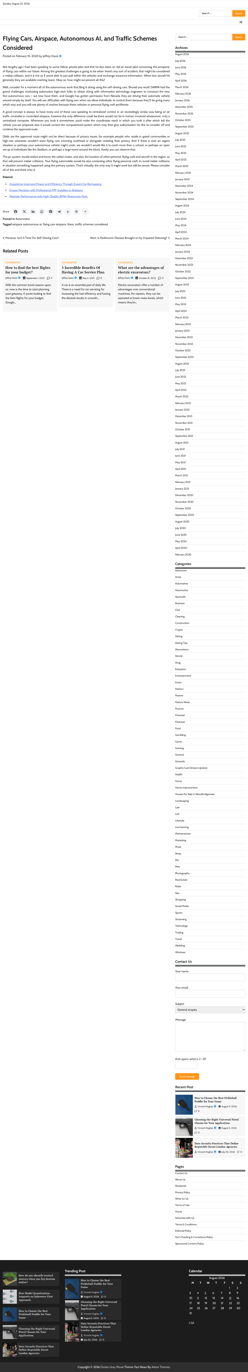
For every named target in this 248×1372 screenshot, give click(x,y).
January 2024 (182, 251)
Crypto (179, 629)
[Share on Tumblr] (67, 211)
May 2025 (180, 153)
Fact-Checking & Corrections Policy (194, 1237)
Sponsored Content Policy (189, 1243)
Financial (180, 715)
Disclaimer (180, 1185)
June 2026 (180, 67)
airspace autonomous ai (26, 224)
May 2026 (180, 74)
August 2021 (181, 442)
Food (178, 728)
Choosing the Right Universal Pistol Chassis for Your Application (217, 1121)
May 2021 (180, 462)
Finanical (180, 721)
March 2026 (181, 87)
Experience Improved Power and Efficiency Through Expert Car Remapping (55, 184)
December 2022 (184, 337)
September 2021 (184, 436)
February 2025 (183, 172)
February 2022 (183, 403)
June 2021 (180, 455)
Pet (177, 860)
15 (230, 1298)
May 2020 (181, 541)
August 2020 (182, 521)
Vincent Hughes (205, 1106)
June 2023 (180, 297)
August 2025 (182, 133)
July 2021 (180, 449)
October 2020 (183, 508)
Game (178, 741)
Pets (177, 866)
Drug (177, 662)
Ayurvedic (180, 596)
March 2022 (181, 396)
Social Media (182, 906)
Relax (178, 886)
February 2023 (183, 324)
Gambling (180, 735)
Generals (180, 761)
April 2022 (180, 390)
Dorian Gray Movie (112, 1367)
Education (180, 669)
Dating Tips (181, 643)
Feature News (182, 702)
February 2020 (183, 554)
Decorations (181, 649)
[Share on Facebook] (15, 211)
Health (178, 774)
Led (177, 813)
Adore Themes (161, 1367)
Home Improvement (186, 787)
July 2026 (180, 60)
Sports (178, 912)
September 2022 (184, 357)
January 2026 (182, 100)
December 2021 (183, 416)
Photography (182, 873)
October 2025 (183, 120)
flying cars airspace (54, 224)
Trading (179, 932)
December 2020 (184, 495)
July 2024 (180, 212)
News (178, 853)
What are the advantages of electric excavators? (141, 269)
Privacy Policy (182, 1192)
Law (177, 807)
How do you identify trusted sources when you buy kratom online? (37, 1279)
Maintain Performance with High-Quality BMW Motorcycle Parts (48, 196)
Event (178, 682)
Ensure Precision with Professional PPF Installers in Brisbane (46, 190)
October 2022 (182, 350)
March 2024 (181, 238)
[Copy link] (85, 211)
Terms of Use (182, 1205)
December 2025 (184, 106)
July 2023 (180, 291)
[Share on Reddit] (59, 211)
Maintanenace (183, 833)
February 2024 (183, 245)
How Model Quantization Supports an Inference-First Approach (36, 1296)
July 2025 (180, 139)
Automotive (22, 219)
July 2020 (180, 528)
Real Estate (181, 879)
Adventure (181, 570)
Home (178, 781)
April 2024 (181, 232)
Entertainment (183, 675)
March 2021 (181, 475)
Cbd (177, 610)
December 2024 (184, 185)
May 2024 (180, 225)
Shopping (180, 899)
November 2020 (184, 501)
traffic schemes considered (91, 224)
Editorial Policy (183, 1230)
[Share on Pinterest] (50, 211)
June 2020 (181, 534)
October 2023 (183, 271)
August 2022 (182, 363)
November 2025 (184, 113)
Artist (178, 577)
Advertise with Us (184, 1218)
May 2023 (180, 304)
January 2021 (182, 488)
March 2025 (181, 166)
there (70, 224)
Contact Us (181, 1173)
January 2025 (182, 179)
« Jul (191, 1322)
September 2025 (184, 126)
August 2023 (182, 284)
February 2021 (182, 482)
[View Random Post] (240, 22)
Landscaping (182, 800)
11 (198, 1298)
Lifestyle (179, 820)
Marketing (180, 840)
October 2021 (182, 429)
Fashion (179, 689)
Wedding (180, 945)
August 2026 (182, 54)
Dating (178, 636)
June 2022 (180, 376)
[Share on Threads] (76, 211)
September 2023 (184, 278)
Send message (187, 1076)
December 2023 (184, 258)
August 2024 (182, 205)
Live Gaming (182, 827)
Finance (179, 708)
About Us (180, 1179)
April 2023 (181, 311)
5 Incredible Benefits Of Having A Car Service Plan (83, 269)
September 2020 (184, 514)
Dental (178, 656)
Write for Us (181, 1198)
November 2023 (184, 264)
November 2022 (184, 344)
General (179, 754)
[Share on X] (24, 211)
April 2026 (181, 80)
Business (180, 603)
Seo (177, 893)
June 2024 (180, 218)
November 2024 (184, 192)
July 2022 (180, 370)
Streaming (180, 919)
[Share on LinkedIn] (33, 211)
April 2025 (181, 159)
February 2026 (183, 93)
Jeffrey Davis (50, 56)
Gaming (179, 748)
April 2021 (180, 468)
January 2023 (182, 330)
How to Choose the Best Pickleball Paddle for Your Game (216, 1099)
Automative (181, 583)
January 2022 (182, 409)
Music (178, 846)
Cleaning (180, 616)
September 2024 (184, 199)
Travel (178, 939)
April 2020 (181, 547)
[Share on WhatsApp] (41, 211)
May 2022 (180, 383)
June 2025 (180, 146)
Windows (180, 952)
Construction (182, 623)
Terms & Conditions (186, 1224)
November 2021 (184, 422)
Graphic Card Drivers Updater (191, 767)
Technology (181, 925)
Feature (179, 695)
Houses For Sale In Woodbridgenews (195, 794)
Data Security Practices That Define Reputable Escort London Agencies (217, 1145)
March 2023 (181, 317)
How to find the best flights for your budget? (27, 269)
